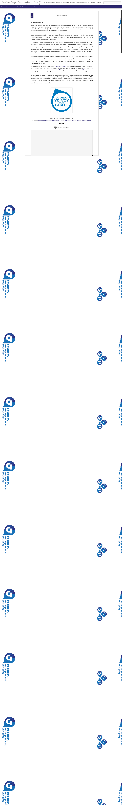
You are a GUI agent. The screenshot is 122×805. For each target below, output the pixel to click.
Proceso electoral (86, 120)
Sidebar (24, 7)
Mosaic (19, 7)
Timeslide (36, 7)
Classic (3, 7)
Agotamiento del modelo (44, 120)
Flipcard (8, 7)
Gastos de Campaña (66, 120)
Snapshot (30, 7)
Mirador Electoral (76, 120)
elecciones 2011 (55, 120)
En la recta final (61, 15)
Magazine (13, 7)
